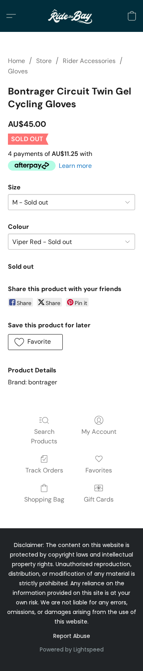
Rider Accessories (89, 61)
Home (16, 61)
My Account (98, 431)
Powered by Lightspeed (72, 649)
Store (44, 61)
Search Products (44, 436)
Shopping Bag (44, 499)
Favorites (98, 470)
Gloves (18, 71)
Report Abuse (71, 636)
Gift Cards (99, 499)
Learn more (75, 165)
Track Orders (44, 470)
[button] (71, 16)
